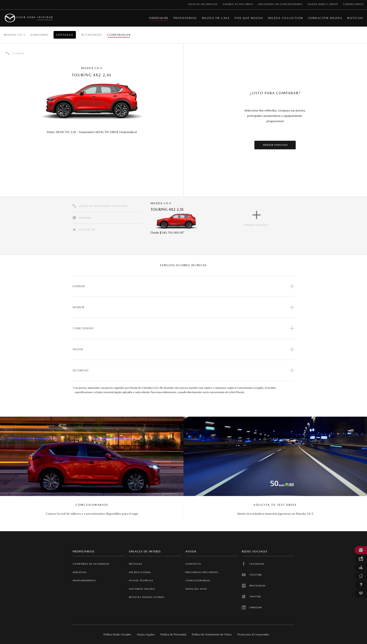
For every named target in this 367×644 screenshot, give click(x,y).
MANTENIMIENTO (84, 580)
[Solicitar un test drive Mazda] (361, 567)
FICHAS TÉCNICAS (141, 580)
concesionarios (197, 580)
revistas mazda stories (147, 597)
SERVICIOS (80, 572)
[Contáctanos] (361, 593)
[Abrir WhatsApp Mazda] (361, 550)
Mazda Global (140, 572)
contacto (193, 563)
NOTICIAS (135, 563)
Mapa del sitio (196, 588)
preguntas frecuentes (201, 572)
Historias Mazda (142, 588)
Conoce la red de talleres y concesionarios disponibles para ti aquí (92, 514)
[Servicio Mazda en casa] (361, 576)
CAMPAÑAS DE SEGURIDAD (91, 563)
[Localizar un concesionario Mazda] (361, 559)
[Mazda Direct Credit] (361, 585)
